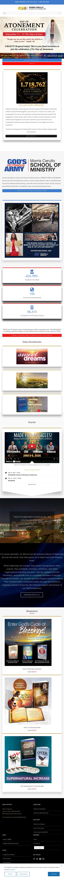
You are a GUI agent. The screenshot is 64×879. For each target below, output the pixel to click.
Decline (10, 874)
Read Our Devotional (39, 812)
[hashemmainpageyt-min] (32, 397)
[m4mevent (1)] (32, 433)
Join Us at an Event (39, 831)
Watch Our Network (39, 827)
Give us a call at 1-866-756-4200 (11, 814)
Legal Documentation (9, 858)
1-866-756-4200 (43, 2)
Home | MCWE (7, 842)
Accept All (53, 874)
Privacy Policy (7, 862)
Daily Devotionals (32, 342)
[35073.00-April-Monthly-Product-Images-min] (28, 681)
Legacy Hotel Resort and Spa (10, 846)
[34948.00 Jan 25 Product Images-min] (28, 622)
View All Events (32, 484)
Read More (12, 869)
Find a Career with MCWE (41, 835)
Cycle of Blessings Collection (32, 672)
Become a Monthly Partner (41, 816)
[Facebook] (34, 862)
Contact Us (37, 846)
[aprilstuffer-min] (28, 740)
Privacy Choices (23, 874)
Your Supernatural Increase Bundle (32, 789)
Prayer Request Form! (20, 820)
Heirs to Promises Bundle (32, 731)
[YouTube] (40, 862)
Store (35, 842)
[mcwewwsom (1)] (32, 53)
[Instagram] (43, 862)
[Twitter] (37, 862)
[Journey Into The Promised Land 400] (32, 373)
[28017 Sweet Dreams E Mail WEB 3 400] (32, 349)
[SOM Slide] (32, 35)
